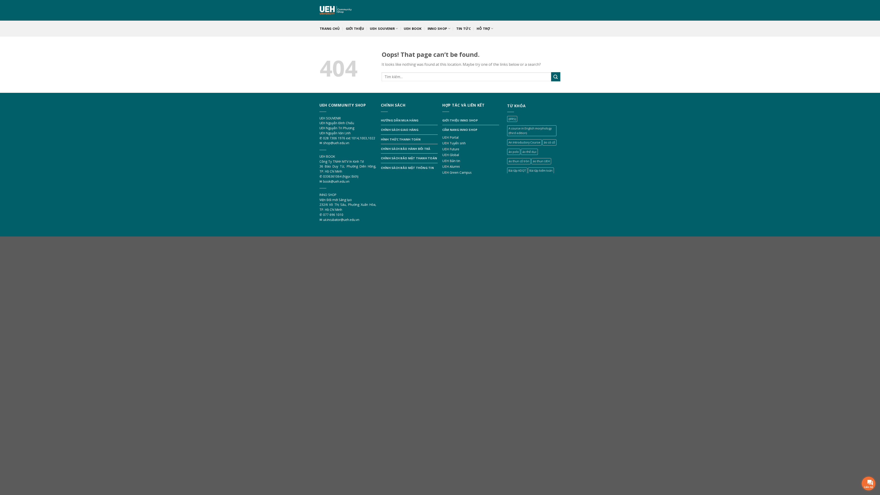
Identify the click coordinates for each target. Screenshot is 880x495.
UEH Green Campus (457, 172)
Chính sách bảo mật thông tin (407, 168)
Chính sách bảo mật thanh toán (409, 158)
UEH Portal (450, 137)
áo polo (514, 152)
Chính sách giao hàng (399, 130)
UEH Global (450, 155)
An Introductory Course (524, 142)
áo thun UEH (541, 161)
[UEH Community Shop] (336, 10)
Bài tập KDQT (517, 170)
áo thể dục (529, 152)
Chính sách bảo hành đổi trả (405, 149)
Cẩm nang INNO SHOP (460, 130)
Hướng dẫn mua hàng (400, 120)
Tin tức (463, 28)
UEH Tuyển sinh (454, 143)
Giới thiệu (355, 28)
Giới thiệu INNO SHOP (460, 120)
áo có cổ (549, 142)
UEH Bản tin (451, 161)
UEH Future (450, 149)
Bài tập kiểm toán (541, 170)
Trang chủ (330, 28)
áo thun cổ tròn (519, 161)
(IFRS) (512, 119)
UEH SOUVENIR (382, 28)
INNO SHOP (437, 28)
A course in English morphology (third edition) (530, 130)
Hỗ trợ (483, 28)
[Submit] (555, 76)
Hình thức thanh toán (401, 139)
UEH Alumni (451, 166)
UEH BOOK (412, 28)
